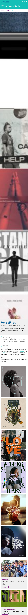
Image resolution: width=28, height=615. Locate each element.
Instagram (22, 351)
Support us (5, 587)
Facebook (3, 352)
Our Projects (6, 10)
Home (2, 10)
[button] (20, 2)
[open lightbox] (13, 381)
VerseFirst (12, 10)
